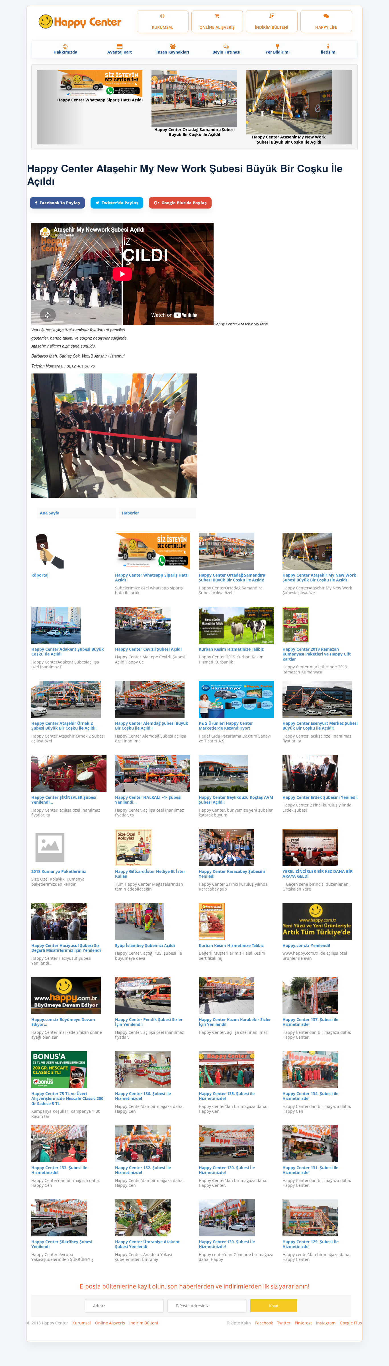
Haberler (130, 513)
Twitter (283, 1323)
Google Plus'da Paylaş (183, 202)
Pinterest (303, 1323)
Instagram (325, 1323)
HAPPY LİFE (326, 27)
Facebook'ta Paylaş (60, 202)
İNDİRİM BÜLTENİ (271, 27)
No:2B (87, 356)
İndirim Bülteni (143, 1323)
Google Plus (351, 1323)
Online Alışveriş (110, 1323)
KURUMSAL (162, 27)
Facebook (264, 1323)
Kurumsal (81, 1323)
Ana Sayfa (49, 513)
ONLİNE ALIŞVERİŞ (217, 27)
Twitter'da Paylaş (120, 202)
